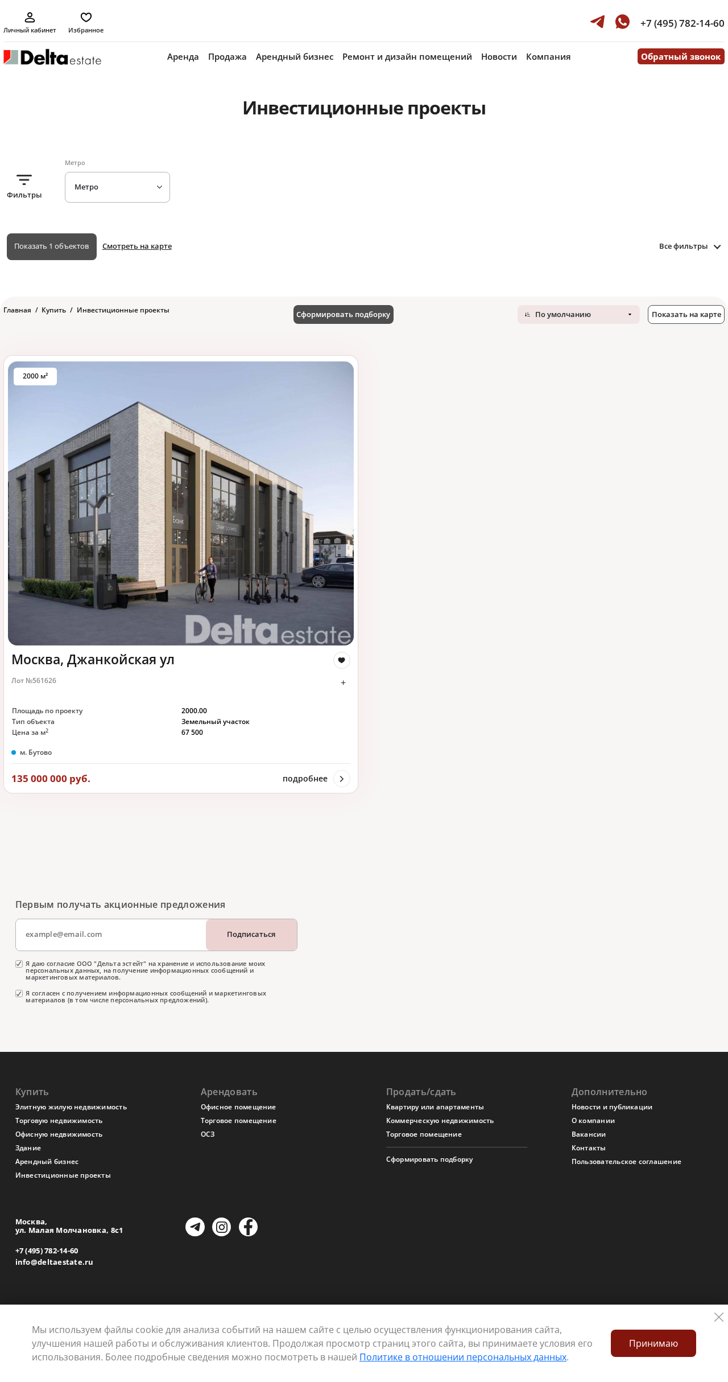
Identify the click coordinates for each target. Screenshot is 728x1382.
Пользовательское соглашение (626, 1161)
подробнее (305, 778)
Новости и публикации (612, 1107)
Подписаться (251, 934)
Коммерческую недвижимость (440, 1120)
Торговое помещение (238, 1120)
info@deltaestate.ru (54, 1262)
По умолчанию (563, 314)
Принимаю (653, 1343)
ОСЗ (208, 1134)
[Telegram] (194, 1227)
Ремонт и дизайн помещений (407, 56)
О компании (593, 1120)
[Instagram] (221, 1227)
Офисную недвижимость (59, 1134)
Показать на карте (686, 314)
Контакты (589, 1148)
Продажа (227, 56)
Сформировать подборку (343, 314)
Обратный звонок (681, 56)
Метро (86, 187)
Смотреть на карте (137, 246)
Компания (548, 56)
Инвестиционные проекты (63, 1175)
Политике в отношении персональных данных (462, 1357)
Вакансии (589, 1134)
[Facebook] (248, 1227)
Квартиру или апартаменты (435, 1107)
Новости (499, 56)
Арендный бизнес (294, 56)
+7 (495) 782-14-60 (46, 1251)
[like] (341, 660)
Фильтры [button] (24, 195)
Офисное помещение (238, 1107)
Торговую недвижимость (59, 1120)
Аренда (183, 56)
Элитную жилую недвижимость (71, 1107)
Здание (28, 1148)
